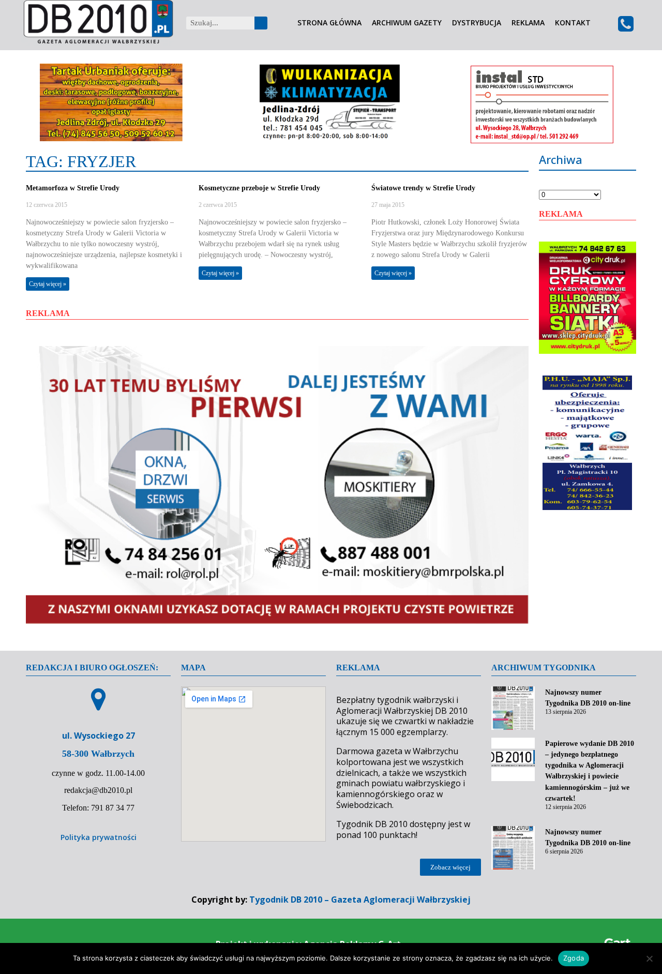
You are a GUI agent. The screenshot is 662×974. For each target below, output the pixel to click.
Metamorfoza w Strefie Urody (72, 188)
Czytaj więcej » (47, 284)
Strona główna (329, 23)
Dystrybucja (476, 23)
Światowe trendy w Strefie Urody (423, 188)
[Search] (260, 23)
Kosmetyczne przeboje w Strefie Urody (259, 188)
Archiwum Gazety (407, 23)
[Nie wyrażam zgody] (649, 958)
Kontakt (573, 23)
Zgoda (573, 958)
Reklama (528, 23)
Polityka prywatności (99, 837)
